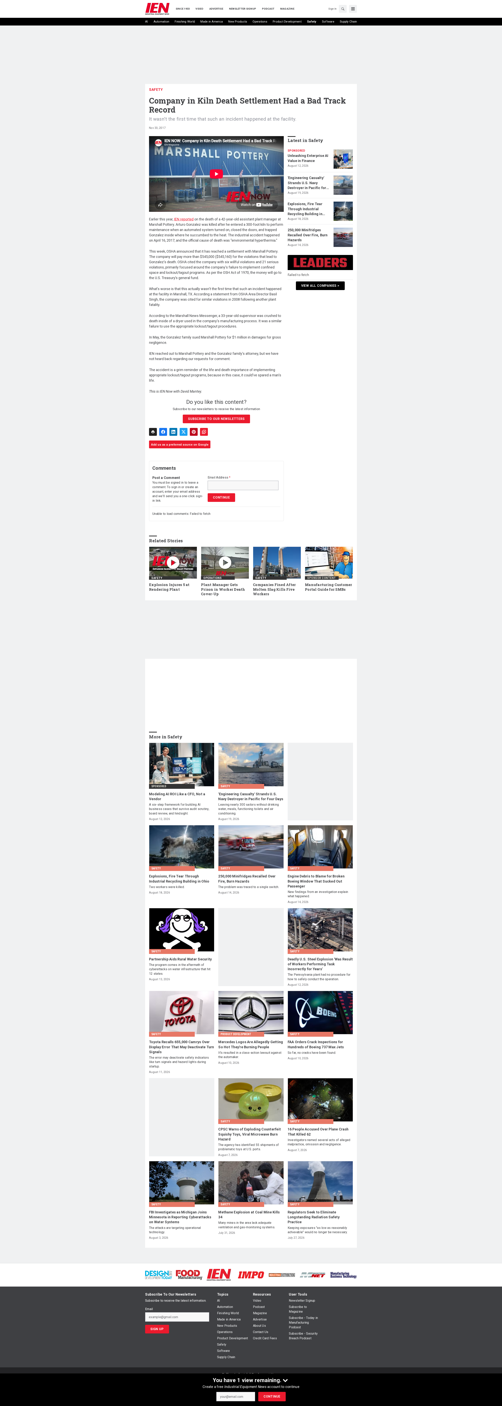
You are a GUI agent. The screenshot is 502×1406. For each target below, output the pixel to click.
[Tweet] (183, 432)
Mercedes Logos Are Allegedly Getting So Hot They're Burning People (250, 1044)
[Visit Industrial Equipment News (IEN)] (219, 1275)
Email (149, 1309)
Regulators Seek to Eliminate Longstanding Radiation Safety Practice (314, 1217)
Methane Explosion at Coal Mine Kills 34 (249, 1214)
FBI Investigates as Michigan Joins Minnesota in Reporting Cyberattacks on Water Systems (180, 1217)
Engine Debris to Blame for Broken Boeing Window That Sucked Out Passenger (316, 881)
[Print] (153, 432)
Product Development (236, 1034)
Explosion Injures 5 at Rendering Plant (169, 587)
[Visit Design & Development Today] (158, 1275)
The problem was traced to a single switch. (248, 887)
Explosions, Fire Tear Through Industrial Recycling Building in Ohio (305, 209)
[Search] (343, 9)
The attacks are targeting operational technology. (175, 1230)
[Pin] (194, 432)
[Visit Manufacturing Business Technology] (343, 1275)
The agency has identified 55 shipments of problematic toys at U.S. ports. (248, 1147)
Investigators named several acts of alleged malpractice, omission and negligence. (319, 1142)
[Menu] (353, 9)
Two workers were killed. (167, 887)
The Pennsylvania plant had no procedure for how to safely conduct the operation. (319, 977)
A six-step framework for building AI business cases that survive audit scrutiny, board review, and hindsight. (179, 809)
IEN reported (184, 219)
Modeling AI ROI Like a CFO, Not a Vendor (177, 796)
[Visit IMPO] (250, 1275)
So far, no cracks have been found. (312, 1053)
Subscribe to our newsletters (216, 419)
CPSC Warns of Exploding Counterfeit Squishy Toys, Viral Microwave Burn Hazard (249, 1134)
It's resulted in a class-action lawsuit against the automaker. (249, 1055)
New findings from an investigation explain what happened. (318, 894)
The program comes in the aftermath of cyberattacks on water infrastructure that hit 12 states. (179, 969)
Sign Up (157, 1329)
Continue (272, 1396)
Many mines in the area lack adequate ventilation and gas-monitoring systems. (246, 1225)
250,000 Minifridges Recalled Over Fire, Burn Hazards (308, 235)
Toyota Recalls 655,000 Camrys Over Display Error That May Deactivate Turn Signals (181, 1047)
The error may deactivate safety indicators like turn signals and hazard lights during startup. (179, 1062)
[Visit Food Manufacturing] (189, 1275)
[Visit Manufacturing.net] (312, 1275)
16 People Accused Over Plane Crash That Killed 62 (318, 1131)
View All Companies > (320, 286)
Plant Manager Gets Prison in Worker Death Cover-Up (223, 589)
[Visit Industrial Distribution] (281, 1275)
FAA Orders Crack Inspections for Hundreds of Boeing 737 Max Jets (316, 1044)
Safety (156, 89)
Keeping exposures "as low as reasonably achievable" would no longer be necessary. (318, 1230)
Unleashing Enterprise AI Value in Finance (308, 158)
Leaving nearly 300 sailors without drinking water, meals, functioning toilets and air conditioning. (248, 809)
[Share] (163, 432)
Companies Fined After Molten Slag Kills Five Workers (274, 589)
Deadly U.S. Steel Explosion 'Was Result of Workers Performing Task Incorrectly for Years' (320, 964)
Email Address (219, 477)
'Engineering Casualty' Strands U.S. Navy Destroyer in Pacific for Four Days (307, 183)
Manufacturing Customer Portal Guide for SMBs (328, 587)
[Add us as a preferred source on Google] (204, 432)
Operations (212, 578)
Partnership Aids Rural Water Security (180, 959)
